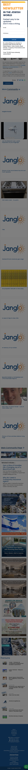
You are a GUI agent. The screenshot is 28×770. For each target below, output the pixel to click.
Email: (4, 27)
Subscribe (14, 39)
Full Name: (5, 33)
